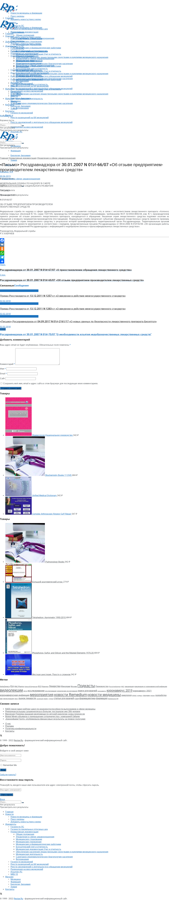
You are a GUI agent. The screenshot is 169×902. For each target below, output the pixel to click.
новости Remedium (70, 694)
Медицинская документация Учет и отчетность (38, 54)
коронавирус (102, 691)
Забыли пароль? (8, 774)
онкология (126, 695)
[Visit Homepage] (9, 11)
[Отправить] (84, 261)
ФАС (122, 686)
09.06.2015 (5, 176)
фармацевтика (87, 698)
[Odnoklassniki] (84, 249)
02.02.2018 (5, 301)
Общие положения (25, 56)
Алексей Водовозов (30, 686)
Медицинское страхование (29, 41)
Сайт (2, 378)
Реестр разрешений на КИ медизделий (30, 117)
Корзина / (6, 116)
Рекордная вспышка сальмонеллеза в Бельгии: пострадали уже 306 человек (42, 711)
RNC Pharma (19, 686)
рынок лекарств (27, 698)
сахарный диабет (42, 699)
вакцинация (129, 686)
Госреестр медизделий (22, 113)
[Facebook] (84, 240)
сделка (51, 699)
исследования (51, 691)
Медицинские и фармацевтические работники (38, 48)
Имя (3, 368)
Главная (9, 33)
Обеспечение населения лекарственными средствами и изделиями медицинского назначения (62, 57)
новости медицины (104, 694)
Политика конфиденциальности (20, 728)
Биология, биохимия (20, 155)
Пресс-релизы (17, 32)
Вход (2, 799)
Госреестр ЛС (17, 46)
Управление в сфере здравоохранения (35, 58)
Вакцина (45, 686)
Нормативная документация (24, 32)
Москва (74, 686)
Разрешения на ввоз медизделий (27, 127)
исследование (36, 690)
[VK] (84, 244)
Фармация (16, 151)
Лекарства (54, 686)
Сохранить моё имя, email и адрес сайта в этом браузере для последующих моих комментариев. (50, 383)
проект (152, 695)
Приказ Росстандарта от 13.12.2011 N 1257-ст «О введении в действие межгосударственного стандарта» (63, 295)
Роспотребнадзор (115, 686)
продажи (146, 695)
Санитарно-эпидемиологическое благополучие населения (44, 103)
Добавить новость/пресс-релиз (26, 37)
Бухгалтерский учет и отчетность (32, 68)
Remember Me (10, 765)
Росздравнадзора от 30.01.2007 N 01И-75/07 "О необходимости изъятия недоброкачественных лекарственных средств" (75, 334)
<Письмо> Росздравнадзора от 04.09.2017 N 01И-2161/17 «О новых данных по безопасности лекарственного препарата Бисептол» (78, 321)
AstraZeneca (5, 686)
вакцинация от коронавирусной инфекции (150, 686)
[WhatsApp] (84, 253)
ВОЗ (40, 686)
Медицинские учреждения (28, 63)
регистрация (8, 698)
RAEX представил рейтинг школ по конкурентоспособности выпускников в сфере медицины (50, 709)
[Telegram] (84, 257)
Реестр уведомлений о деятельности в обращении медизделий (41, 122)
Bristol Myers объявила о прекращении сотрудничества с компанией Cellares (42, 716)
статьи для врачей (64, 698)
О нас (8, 723)
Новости (9, 36)
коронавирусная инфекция (14, 695)
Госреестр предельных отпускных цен (29, 51)
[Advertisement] (48, 19)
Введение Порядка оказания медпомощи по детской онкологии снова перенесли (45, 714)
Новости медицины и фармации (26, 27)
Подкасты (86, 686)
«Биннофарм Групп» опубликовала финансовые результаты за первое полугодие (45, 719)
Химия (14, 160)
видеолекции (11, 690)
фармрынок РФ (113, 699)
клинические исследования (67, 691)
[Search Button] (23, 125)
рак (1, 699)
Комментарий (7, 364)
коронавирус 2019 (119, 690)
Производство (101, 686)
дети (25, 691)
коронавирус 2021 (142, 690)
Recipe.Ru (18, 740)
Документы (10, 46)
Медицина (16, 146)
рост (16, 699)
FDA (12, 686)
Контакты (9, 104)
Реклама (9, 726)
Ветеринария (22, 108)
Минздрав (65, 686)
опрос (134, 695)
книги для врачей (87, 690)
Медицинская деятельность (29, 98)
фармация (101, 698)
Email (3, 373)
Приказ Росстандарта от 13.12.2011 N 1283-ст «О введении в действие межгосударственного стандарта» (63, 308)
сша (76, 698)
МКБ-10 (14, 96)
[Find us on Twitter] (1, 110)
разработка (160, 695)
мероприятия (41, 694)
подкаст (139, 695)
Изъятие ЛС (16, 93)
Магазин (9, 89)
